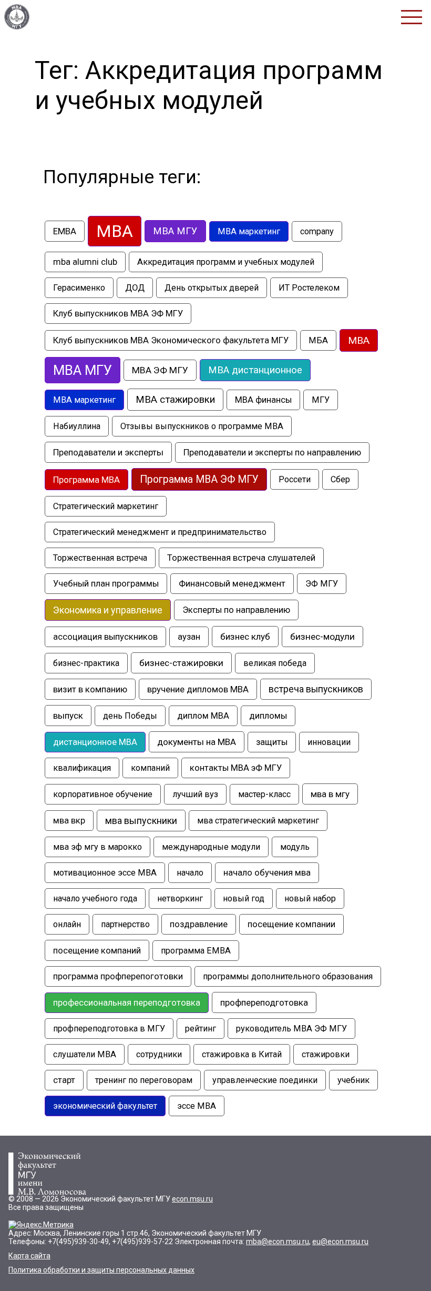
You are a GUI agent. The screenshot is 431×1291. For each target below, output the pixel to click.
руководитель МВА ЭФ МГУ (291, 1029)
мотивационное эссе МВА (105, 873)
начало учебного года (95, 898)
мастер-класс (264, 794)
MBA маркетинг (249, 231)
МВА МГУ (82, 370)
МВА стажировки (175, 399)
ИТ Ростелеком (309, 288)
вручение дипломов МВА (198, 689)
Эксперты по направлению (236, 610)
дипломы (268, 716)
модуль (295, 847)
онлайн (67, 924)
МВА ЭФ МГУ (160, 370)
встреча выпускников (316, 689)
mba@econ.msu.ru (277, 1241)
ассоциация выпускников (105, 637)
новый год (243, 898)
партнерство (125, 924)
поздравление (199, 924)
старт (64, 1080)
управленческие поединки (264, 1080)
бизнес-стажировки (181, 663)
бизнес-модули (322, 636)
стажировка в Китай (242, 1054)
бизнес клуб (245, 636)
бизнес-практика (86, 663)
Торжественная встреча (100, 558)
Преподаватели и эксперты (108, 452)
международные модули (211, 847)
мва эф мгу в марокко (97, 847)
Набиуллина (76, 426)
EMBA (64, 231)
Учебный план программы (106, 584)
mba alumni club (85, 262)
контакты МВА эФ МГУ (236, 768)
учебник (353, 1080)
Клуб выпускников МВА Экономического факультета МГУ (171, 340)
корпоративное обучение (102, 794)
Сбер (340, 479)
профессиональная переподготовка (126, 1003)
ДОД (135, 288)
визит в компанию (90, 689)
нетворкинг (180, 898)
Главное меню (412, 17)
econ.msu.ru (192, 1199)
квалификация (82, 768)
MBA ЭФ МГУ (16, 16)
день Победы (130, 716)
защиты (272, 742)
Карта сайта (29, 1256)
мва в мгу (330, 794)
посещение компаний (97, 950)
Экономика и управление (107, 609)
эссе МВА (196, 1106)
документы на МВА (196, 742)
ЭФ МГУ (321, 584)
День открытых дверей (212, 288)
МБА (318, 340)
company (317, 231)
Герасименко (79, 288)
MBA (114, 231)
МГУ (321, 400)
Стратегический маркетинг (105, 506)
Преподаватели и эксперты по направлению (272, 453)
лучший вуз (195, 794)
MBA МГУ (175, 231)
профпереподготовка (264, 1002)
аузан (189, 637)
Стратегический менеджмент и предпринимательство (159, 532)
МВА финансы (263, 400)
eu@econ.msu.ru (340, 1241)
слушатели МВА (84, 1054)
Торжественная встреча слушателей (241, 558)
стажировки (326, 1054)
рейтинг (200, 1029)
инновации (329, 742)
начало (190, 873)
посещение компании (291, 924)
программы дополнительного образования (288, 976)
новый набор (310, 898)
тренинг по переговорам (143, 1080)
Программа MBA (86, 479)
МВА (359, 340)
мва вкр (69, 821)
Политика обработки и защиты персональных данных (101, 1270)
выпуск (68, 715)
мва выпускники (141, 820)
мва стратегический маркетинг (258, 821)
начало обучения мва (267, 873)
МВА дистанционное (255, 370)
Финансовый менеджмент (232, 584)
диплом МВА (203, 716)
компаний (150, 768)
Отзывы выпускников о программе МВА (201, 426)
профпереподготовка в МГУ (109, 1029)
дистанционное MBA (95, 742)
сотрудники (159, 1054)
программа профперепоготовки (118, 976)
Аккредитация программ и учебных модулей (225, 262)
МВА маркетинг (84, 400)
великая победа (274, 663)
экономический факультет (105, 1106)
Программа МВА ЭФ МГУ (199, 479)
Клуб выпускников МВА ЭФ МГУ (118, 314)
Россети (295, 479)
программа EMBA (196, 951)
